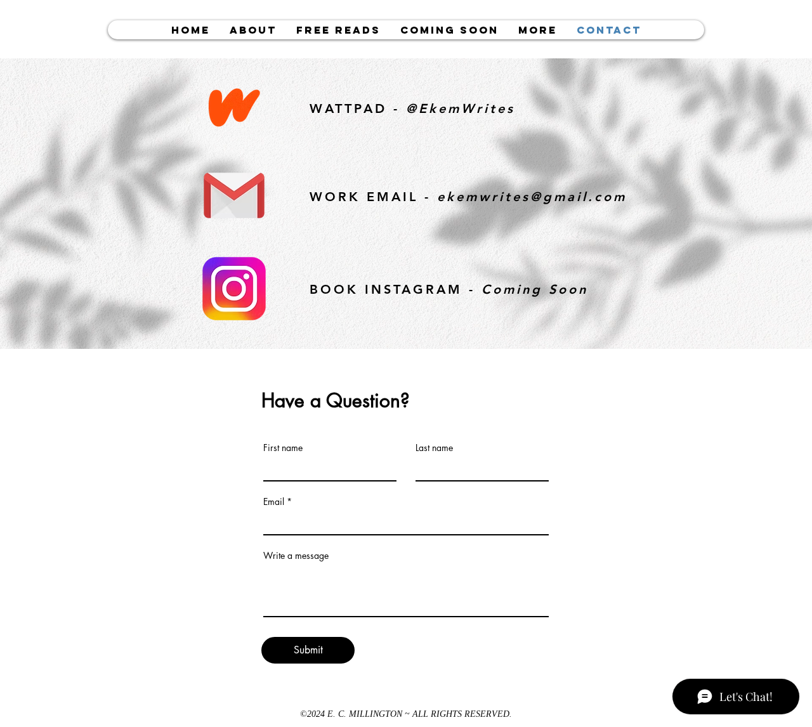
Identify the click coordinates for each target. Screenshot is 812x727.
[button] (338, 29)
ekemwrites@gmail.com (532, 196)
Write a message (296, 555)
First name (283, 447)
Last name (434, 447)
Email (273, 501)
